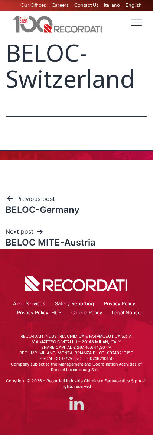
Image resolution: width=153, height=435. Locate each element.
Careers (60, 5)
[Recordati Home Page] (57, 23)
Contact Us (86, 5)
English (134, 5)
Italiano (112, 5)
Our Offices (33, 5)
